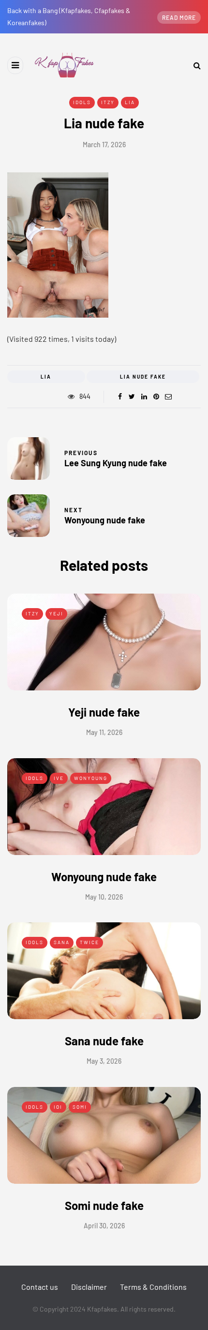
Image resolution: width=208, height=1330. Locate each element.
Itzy (108, 102)
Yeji (56, 613)
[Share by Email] (168, 396)
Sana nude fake (104, 1041)
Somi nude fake (104, 1205)
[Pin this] (156, 396)
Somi (80, 1107)
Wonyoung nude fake (104, 877)
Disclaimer (89, 1286)
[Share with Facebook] (120, 396)
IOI (58, 1107)
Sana (62, 942)
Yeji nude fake (104, 712)
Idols (82, 102)
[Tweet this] (132, 396)
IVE (59, 778)
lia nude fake (143, 377)
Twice (89, 942)
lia (46, 377)
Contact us (39, 1286)
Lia (130, 102)
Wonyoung (90, 778)
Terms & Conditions (153, 1286)
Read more (179, 17)
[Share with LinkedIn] (144, 396)
